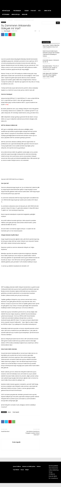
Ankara (9, 412)
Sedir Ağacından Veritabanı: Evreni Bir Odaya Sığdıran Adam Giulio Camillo (50, 75)
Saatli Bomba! (5, 431)
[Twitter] (56, 4)
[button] (58, 11)
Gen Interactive (53, 468)
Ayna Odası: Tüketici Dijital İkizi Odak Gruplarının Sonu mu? (51, 46)
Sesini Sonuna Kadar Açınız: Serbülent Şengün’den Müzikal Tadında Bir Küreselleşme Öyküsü (51, 53)
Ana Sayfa (3, 20)
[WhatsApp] (13, 34)
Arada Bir (10, 20)
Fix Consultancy (53, 478)
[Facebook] (47, 4)
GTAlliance (52, 474)
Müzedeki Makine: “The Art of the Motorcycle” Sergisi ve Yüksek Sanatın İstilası (51, 67)
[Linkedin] (52, 4)
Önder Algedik (7, 31)
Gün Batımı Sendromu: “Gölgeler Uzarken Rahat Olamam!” (32, 433)
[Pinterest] (10, 34)
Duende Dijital (53, 476)
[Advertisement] (51, 113)
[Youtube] (58, 4)
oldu (7, 104)
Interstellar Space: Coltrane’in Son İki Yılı (51, 61)
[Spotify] (54, 4)
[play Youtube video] (51, 33)
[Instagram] (49, 4)
